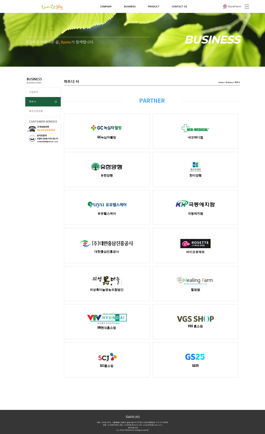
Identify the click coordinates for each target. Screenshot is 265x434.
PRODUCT (153, 6)
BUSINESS (130, 6)
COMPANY (106, 6)
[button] (133, 427)
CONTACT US (179, 6)
